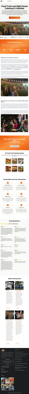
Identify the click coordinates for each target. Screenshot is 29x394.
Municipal (7, 364)
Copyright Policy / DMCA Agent (4, 371)
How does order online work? (18, 361)
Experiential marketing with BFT (7, 361)
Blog (1, 368)
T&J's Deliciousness (8, 68)
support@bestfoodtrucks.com (6, 366)
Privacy (2, 370)
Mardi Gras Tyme (19, 67)
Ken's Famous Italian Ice (17, 69)
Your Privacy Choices (3, 372)
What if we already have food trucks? (19, 365)
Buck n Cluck (13, 66)
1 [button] (11, 273)
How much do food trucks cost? (18, 359)
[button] (17, 273)
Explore (8, 343)
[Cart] (21, 1)
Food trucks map (7, 359)
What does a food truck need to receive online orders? (21, 363)
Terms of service (3, 369)
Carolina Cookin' (26, 66)
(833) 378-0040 (7, 367)
